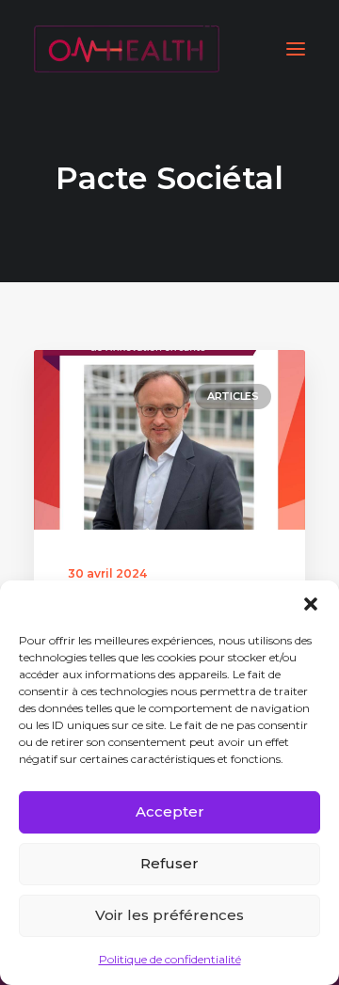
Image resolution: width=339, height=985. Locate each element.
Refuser (169, 863)
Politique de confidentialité (170, 959)
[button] (310, 604)
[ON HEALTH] (126, 48)
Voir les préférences (169, 915)
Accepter (170, 811)
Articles (233, 396)
